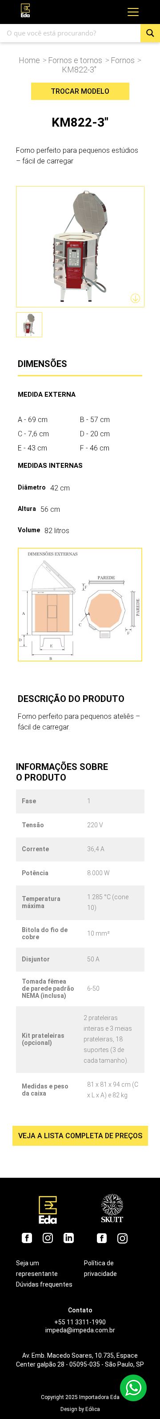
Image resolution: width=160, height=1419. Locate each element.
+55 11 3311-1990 (80, 1322)
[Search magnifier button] (150, 33)
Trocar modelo (80, 91)
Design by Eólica (80, 1409)
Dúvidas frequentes (44, 1284)
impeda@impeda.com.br (80, 1330)
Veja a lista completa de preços (80, 1136)
